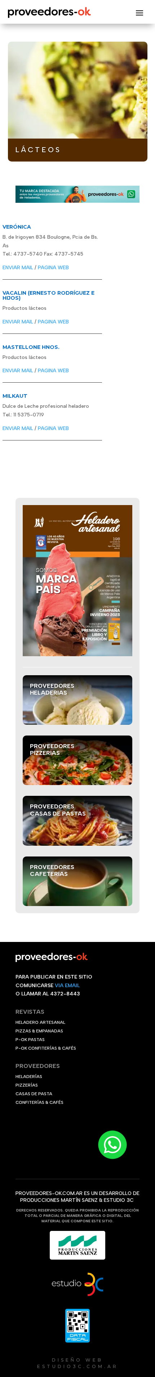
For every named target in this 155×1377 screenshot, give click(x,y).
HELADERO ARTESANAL (40, 1022)
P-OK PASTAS (30, 1039)
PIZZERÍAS (26, 1085)
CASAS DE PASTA (33, 1093)
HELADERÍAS (28, 1076)
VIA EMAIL (67, 985)
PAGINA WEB (53, 268)
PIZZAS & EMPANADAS (39, 1030)
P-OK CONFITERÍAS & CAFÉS (45, 1048)
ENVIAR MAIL (18, 268)
